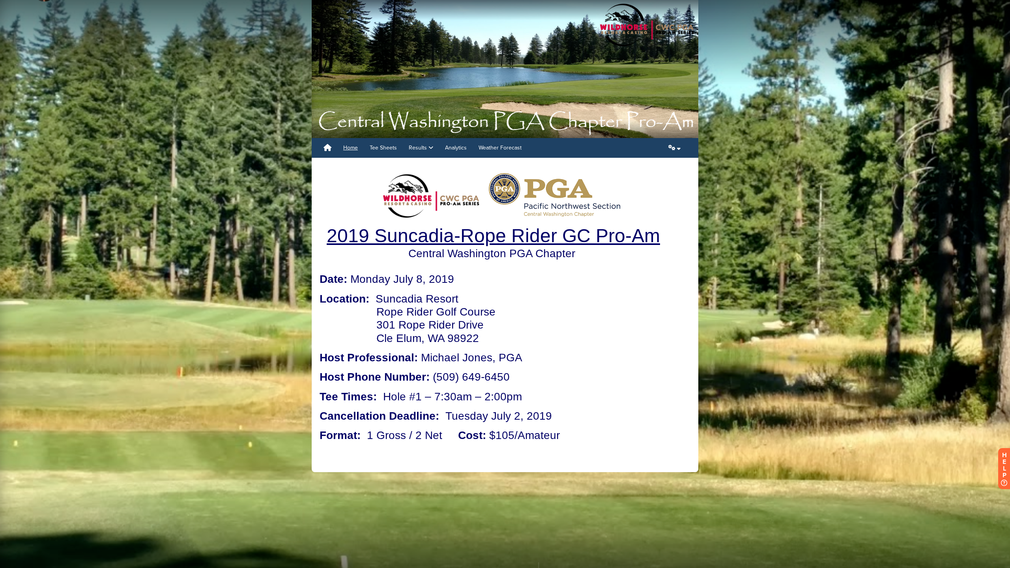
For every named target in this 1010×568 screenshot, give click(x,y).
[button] (674, 148)
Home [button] (350, 147)
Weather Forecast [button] (500, 147)
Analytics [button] (456, 147)
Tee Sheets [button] (383, 147)
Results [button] (418, 147)
